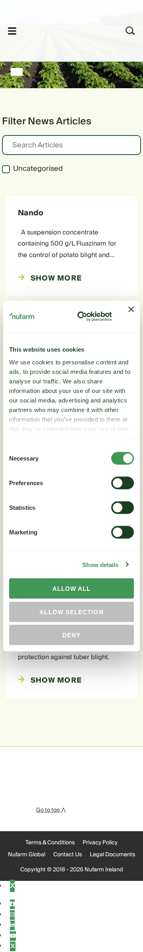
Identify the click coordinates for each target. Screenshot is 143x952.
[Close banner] (131, 317)
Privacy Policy (100, 843)
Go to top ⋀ (51, 810)
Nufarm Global (26, 854)
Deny (71, 635)
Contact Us (67, 854)
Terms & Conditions (50, 843)
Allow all (71, 588)
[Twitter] (12, 946)
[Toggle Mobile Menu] (12, 31)
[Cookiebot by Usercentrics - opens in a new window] (82, 317)
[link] (61, 29)
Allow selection (71, 611)
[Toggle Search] (130, 31)
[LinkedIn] (12, 925)
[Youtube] (13, 936)
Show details (100, 564)
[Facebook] (12, 904)
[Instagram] (12, 915)
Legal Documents (112, 854)
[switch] (122, 483)
